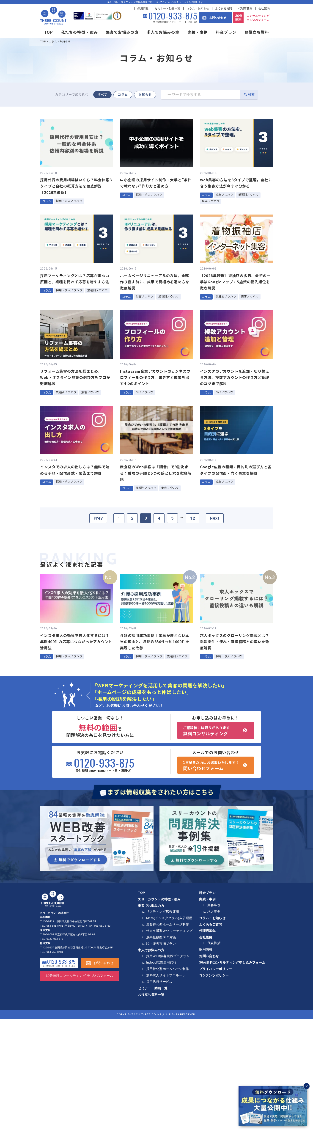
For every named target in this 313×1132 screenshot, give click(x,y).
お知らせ (145, 94)
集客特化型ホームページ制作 (167, 924)
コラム (123, 94)
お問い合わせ (217, 17)
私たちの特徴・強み (79, 32)
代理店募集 (245, 8)
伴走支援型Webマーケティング (169, 931)
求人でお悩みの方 (163, 32)
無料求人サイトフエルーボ (166, 975)
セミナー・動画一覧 (167, 8)
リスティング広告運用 (162, 911)
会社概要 (205, 937)
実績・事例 (197, 32)
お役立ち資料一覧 (151, 994)
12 (192, 518)
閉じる (306, 1086)
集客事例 (213, 905)
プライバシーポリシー (215, 969)
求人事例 (213, 911)
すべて (102, 94)
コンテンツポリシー (214, 975)
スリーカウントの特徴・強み (159, 899)
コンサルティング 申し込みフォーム (258, 18)
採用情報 (142, 8)
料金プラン (226, 32)
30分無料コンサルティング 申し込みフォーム (79, 976)
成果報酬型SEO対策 (161, 937)
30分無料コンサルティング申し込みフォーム (232, 962)
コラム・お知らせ (197, 8)
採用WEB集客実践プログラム (168, 956)
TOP (48, 32)
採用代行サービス (159, 981)
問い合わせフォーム (211, 765)
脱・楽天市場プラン (161, 943)
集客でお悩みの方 (122, 32)
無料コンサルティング (206, 731)
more (76, 162)
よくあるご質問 (210, 924)
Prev (98, 518)
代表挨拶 (213, 943)
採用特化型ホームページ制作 (167, 969)
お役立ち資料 (256, 32)
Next (214, 518)
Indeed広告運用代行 (161, 962)
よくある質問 (223, 8)
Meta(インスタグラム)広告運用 (169, 918)
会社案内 (264, 8)
